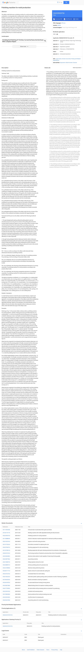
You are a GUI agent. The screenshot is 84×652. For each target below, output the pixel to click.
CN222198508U (6, 567)
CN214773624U (6, 544)
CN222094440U (6, 597)
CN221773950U (6, 588)
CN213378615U (6, 550)
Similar (77, 19)
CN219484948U (6, 594)
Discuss (75, 62)
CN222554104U (6, 591)
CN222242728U (6, 600)
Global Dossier (69, 62)
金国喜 (59, 25)
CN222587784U (6, 559)
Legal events (59, 58)
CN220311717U (6, 570)
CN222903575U (6, 535)
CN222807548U (6, 585)
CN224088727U (6, 565)
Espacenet (62, 62)
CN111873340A (6, 529)
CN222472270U (6, 573)
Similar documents (66, 58)
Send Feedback (31, 649)
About (23, 649)
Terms (47, 649)
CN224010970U (6, 582)
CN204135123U (6, 553)
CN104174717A (6, 532)
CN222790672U (6, 547)
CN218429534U (6, 579)
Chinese (63, 23)
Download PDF (58, 19)
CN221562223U (6, 576)
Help (61, 649)
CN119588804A (6, 538)
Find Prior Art (69, 19)
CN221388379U (6, 562)
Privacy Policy (54, 649)
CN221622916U (6, 541)
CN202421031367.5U (8, 615)
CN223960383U (6, 556)
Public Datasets (40, 649)
